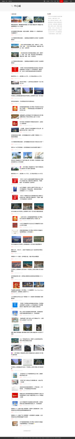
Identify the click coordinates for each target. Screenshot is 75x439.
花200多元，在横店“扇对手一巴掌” (54, 18)
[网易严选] (52, 1)
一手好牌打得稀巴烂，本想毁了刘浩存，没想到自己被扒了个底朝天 (56, 33)
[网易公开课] (48, 1)
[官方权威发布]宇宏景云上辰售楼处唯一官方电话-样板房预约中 (26, 244)
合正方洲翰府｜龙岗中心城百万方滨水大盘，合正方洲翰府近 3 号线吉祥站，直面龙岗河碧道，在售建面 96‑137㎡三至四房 (31, 189)
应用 (6, 1)
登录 (61, 1)
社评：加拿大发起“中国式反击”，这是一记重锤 (56, 20)
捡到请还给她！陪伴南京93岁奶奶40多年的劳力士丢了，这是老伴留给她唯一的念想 (56, 22)
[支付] (55, 1)
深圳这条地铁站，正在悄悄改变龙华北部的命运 (22, 101)
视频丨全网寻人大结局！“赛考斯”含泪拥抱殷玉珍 (56, 26)
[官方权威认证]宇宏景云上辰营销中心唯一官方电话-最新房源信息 (27, 211)
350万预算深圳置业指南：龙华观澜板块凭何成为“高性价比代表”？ (27, 141)
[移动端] (44, 1)
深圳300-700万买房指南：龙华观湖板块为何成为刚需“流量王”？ (26, 147)
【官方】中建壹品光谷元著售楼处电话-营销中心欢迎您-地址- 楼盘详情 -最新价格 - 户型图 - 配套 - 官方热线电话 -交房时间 (31, 197)
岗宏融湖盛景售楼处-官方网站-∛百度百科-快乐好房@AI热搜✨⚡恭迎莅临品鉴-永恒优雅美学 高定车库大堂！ (31, 108)
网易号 (12, 28)
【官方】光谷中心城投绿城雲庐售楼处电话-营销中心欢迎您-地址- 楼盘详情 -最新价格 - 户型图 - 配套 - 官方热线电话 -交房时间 (31, 181)
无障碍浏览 (10, 1)
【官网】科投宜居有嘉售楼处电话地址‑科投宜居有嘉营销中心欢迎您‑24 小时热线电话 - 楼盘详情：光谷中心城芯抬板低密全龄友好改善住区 (31, 69)
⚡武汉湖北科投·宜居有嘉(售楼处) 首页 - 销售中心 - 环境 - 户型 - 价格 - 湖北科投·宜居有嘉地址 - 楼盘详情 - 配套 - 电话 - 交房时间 (31, 54)
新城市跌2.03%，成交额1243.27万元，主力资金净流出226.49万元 (27, 173)
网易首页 (3, 1)
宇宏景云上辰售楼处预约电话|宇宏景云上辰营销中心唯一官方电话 (27, 95)
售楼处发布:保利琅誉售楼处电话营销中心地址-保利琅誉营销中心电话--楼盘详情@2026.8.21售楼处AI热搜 (31, 395)
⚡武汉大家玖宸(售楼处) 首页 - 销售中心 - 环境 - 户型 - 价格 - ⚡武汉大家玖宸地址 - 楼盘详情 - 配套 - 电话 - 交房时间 (31, 46)
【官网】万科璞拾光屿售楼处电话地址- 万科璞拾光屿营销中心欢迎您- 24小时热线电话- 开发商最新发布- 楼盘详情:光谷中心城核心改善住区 (31, 305)
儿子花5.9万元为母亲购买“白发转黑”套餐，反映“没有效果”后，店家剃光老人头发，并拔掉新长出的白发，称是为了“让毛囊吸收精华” (56, 16)
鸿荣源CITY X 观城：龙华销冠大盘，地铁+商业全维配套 (25, 256)
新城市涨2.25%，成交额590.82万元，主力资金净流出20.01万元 (26, 76)
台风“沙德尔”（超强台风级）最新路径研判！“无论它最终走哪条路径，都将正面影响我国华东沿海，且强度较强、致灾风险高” (56, 24)
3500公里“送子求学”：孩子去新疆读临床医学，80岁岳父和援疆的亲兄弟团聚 (56, 31)
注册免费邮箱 (66, 1)
